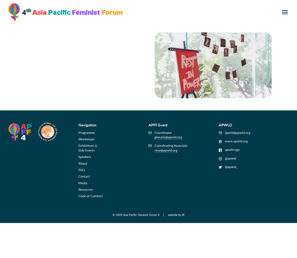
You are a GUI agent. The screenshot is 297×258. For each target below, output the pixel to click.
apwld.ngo (232, 149)
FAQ (81, 169)
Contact (84, 176)
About (82, 163)
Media (82, 183)
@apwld (230, 158)
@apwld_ (231, 167)
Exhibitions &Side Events (87, 147)
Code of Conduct (90, 196)
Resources (85, 189)
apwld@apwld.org (237, 132)
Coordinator (168, 134)
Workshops (86, 139)
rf (183, 214)
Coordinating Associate (171, 147)
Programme (86, 132)
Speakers (84, 156)
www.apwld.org (236, 141)
